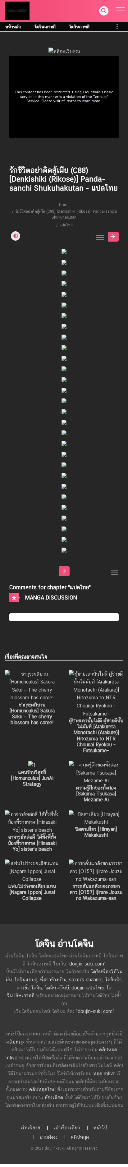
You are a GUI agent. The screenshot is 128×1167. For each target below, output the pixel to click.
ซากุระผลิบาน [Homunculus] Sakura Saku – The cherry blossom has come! (32, 714)
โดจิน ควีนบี (57, 988)
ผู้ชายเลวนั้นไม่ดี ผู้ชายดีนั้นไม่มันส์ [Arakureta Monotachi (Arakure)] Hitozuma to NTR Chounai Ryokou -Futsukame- (96, 735)
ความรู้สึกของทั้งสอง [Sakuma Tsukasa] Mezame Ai (96, 794)
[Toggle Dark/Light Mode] (15, 236)
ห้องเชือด (53, 1097)
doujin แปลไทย (87, 988)
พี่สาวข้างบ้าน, (54, 980)
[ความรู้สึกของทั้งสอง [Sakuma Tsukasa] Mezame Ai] (96, 773)
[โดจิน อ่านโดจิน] (17, 10)
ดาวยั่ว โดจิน (29, 988)
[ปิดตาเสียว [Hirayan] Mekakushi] (96, 818)
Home (64, 205)
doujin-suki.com (86, 964)
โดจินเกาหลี (45, 26)
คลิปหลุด (16, 1042)
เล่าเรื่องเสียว (66, 1128)
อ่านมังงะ (48, 1137)
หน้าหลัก (13, 26)
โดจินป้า (113, 980)
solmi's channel (86, 980)
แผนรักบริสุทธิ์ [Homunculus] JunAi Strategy (32, 778)
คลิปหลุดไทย (42, 1089)
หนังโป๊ (100, 1128)
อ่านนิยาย (30, 1128)
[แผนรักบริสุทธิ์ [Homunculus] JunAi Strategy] (32, 765)
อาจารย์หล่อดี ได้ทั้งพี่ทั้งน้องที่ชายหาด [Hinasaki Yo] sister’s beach (32, 843)
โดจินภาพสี (79, 26)
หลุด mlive (104, 1074)
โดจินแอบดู (25, 980)
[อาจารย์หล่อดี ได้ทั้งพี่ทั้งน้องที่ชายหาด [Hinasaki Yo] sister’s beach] (32, 822)
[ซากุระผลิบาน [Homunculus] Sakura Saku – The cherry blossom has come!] (32, 685)
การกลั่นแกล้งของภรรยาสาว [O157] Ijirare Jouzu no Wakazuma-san (96, 892)
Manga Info (113, 237)
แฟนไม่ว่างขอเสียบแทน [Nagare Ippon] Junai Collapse (32, 892)
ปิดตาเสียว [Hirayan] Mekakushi (96, 832)
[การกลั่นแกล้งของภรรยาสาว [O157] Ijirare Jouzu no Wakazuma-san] (96, 871)
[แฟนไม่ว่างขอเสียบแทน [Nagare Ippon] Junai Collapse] (32, 871)
